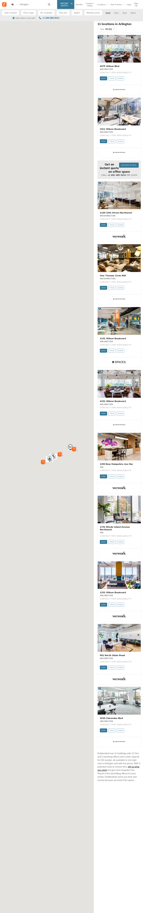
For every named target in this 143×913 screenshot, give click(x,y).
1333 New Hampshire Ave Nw (116, 464)
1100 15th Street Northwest (116, 212)
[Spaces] (119, 361)
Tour (112, 78)
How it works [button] (116, 4)
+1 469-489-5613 (50, 18)
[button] (49, 459)
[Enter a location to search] (49, 4)
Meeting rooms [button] (93, 13)
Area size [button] (63, 13)
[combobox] (33, 4)
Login (129, 4)
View (103, 78)
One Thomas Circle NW (113, 275)
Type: (106, 29)
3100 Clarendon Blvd (111, 718)
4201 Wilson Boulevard (113, 401)
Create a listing (90, 4)
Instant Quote (64, 4)
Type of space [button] (10, 13)
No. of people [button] (46, 13)
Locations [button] (101, 4)
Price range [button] (28, 13)
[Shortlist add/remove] (100, 36)
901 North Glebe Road (112, 655)
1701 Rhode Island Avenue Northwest (115, 528)
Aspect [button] (77, 13)
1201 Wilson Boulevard (113, 592)
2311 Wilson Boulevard (113, 129)
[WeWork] (119, 236)
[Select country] (14, 4)
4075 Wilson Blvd (109, 66)
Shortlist (79, 4)
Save (120, 78)
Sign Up (136, 4)
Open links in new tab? (26, 18)
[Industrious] (119, 89)
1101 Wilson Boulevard (113, 338)
